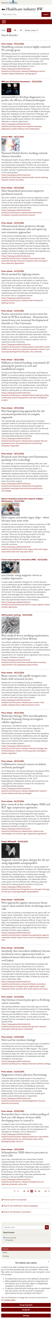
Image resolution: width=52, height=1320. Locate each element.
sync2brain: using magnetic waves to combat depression (21, 577)
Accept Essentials (26, 1305)
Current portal (11, 1238)
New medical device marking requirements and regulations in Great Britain (25, 637)
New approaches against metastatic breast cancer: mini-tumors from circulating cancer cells (25, 906)
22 (28, 1191)
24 (35, 1191)
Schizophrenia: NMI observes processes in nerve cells (24, 1154)
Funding (6, 1256)
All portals (9, 1240)
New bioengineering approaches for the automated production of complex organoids (23, 414)
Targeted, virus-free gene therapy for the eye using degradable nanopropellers (25, 862)
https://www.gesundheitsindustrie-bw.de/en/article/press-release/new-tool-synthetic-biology (25, 1062)
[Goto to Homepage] (23, 9)
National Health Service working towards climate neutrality (24, 155)
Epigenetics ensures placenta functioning (24, 1075)
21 (24, 1191)
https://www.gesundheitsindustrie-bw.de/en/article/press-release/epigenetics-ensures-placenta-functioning (23, 1100)
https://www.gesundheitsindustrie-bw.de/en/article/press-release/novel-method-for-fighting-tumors (22, 300)
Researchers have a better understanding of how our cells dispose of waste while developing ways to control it (25, 1117)
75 (21, 30)
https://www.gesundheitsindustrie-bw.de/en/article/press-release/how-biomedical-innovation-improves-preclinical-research (21, 212)
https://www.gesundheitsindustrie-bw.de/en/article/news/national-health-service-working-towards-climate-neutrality (24, 177)
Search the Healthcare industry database (21, 1206)
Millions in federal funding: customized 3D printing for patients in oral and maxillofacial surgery (25, 366)
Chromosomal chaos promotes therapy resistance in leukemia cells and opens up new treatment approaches (23, 229)
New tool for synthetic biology (18, 1040)
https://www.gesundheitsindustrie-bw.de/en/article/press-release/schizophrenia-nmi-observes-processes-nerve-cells (22, 1181)
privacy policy (9, 1300)
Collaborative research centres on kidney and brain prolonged (23, 766)
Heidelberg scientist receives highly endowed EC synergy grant (25, 49)
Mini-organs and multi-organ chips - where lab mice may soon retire (25, 519)
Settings (26, 1315)
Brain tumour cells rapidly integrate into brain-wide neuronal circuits (23, 678)
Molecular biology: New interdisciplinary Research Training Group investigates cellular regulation (24, 719)
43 (45, 1191)
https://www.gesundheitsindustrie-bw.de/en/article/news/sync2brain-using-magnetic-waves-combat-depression (25, 604)
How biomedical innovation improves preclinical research (22, 193)
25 (9, 30)
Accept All (26, 1310)
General (5, 1249)
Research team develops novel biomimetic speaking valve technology (24, 459)
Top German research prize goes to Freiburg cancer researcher (25, 1002)
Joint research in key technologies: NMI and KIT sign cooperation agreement (25, 806)
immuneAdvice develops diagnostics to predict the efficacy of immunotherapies (23, 99)
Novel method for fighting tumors (20, 274)
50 (15, 30)
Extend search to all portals (15, 1199)
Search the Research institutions (17, 1212)
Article (5, 1252)
